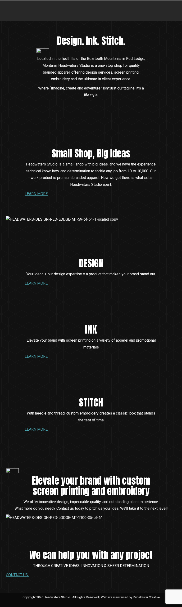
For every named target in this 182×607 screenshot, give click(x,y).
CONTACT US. (17, 575)
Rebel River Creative (146, 597)
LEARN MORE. (36, 194)
